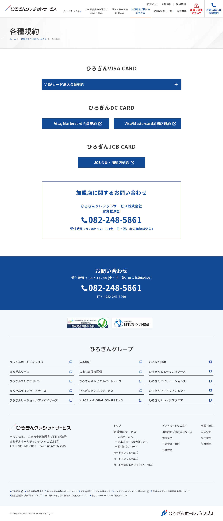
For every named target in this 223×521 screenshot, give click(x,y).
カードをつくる (71, 11)
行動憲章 (15, 491)
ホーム (13, 39)
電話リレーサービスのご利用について (109, 495)
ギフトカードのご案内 (174, 425)
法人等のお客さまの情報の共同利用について (66, 495)
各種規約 (167, 450)
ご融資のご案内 (171, 444)
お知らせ (152, 4)
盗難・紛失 (207, 425)
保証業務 (181, 11)
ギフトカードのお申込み (120, 11)
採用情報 (181, 4)
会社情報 (166, 4)
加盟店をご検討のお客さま (140, 11)
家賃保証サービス (162, 11)
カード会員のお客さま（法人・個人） (96, 11)
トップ (117, 425)
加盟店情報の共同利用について (26, 495)
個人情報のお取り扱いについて (62, 491)
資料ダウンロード (128, 446)
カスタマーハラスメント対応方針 (130, 491)
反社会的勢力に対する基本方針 (96, 491)
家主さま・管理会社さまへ (133, 441)
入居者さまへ (125, 436)
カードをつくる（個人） (126, 458)
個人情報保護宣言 (35, 491)
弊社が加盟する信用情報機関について (171, 491)
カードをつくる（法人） (126, 452)
